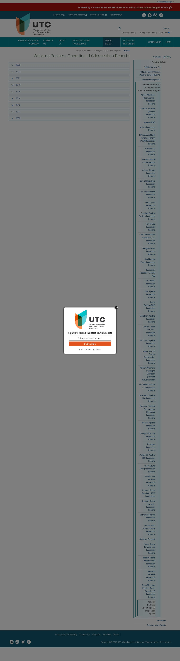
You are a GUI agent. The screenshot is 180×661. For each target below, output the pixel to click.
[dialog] (90, 330)
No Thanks (97, 350)
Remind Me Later (85, 350)
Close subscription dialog (116, 308)
